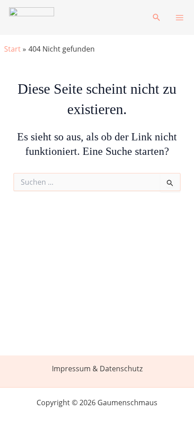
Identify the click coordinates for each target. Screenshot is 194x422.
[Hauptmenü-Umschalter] (179, 18)
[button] (156, 18)
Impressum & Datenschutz (97, 369)
